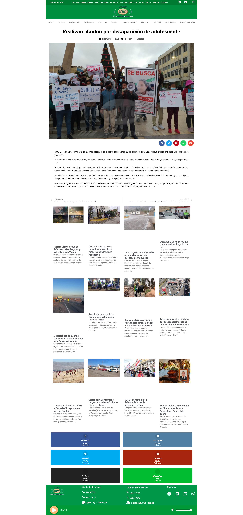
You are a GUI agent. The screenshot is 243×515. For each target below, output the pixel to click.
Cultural (157, 22)
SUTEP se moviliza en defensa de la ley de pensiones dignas (135, 402)
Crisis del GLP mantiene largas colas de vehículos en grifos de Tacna (103, 402)
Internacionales (130, 22)
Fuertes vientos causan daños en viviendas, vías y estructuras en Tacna (66, 249)
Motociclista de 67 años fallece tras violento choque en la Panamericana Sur (68, 338)
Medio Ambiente (187, 22)
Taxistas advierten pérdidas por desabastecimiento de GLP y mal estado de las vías (174, 322)
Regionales (74, 22)
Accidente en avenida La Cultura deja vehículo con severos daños (102, 317)
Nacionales (89, 22)
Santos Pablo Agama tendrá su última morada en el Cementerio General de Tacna (174, 409)
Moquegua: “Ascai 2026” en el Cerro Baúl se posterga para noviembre (67, 408)
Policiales (102, 22)
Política (115, 22)
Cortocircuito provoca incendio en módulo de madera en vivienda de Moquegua (100, 250)
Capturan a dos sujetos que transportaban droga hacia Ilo (174, 244)
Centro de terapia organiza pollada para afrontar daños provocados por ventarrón (139, 323)
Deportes (145, 22)
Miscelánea (170, 22)
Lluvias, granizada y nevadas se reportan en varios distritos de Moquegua (139, 255)
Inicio (50, 22)
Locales (61, 22)
